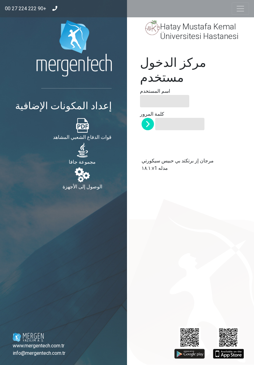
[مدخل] (148, 124)
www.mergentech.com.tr (38, 346)
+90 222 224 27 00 (25, 8)
